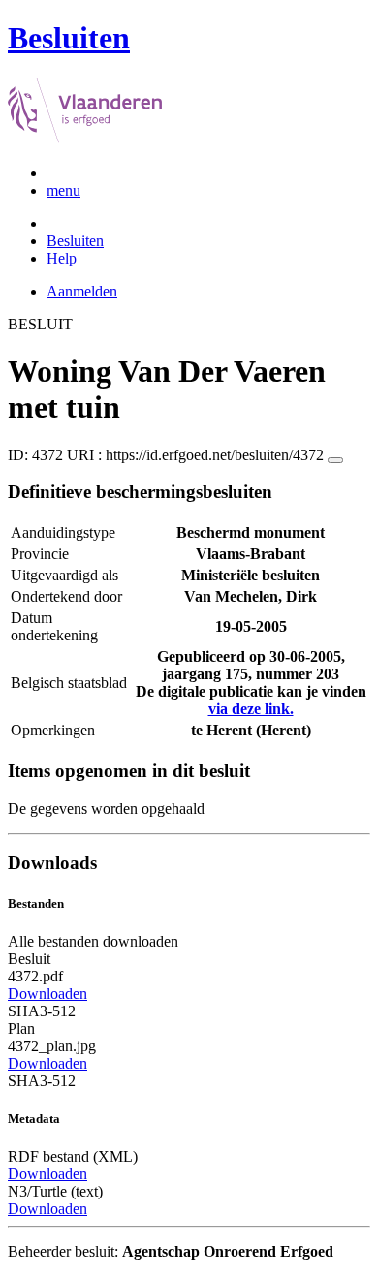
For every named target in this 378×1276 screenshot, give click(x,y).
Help (62, 258)
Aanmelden (82, 291)
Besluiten (75, 241)
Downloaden (47, 993)
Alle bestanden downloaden (93, 941)
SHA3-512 (42, 1011)
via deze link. (251, 708)
